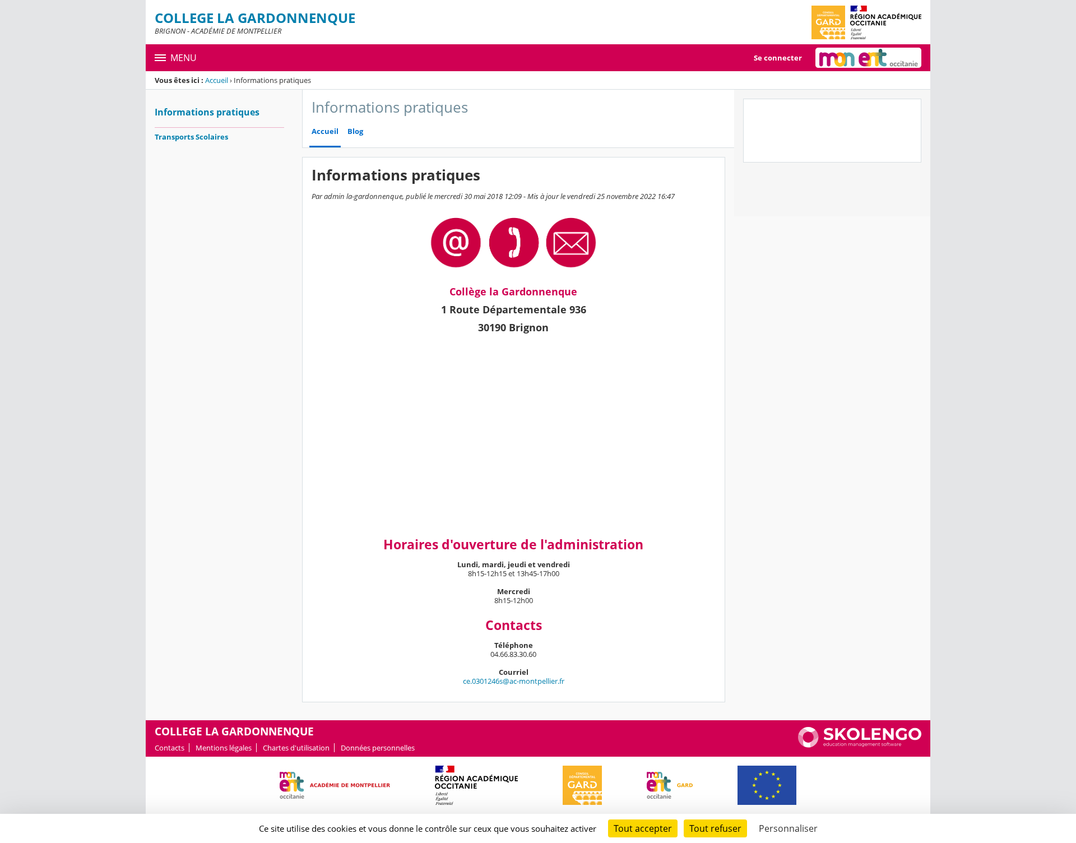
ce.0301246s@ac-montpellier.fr (513, 681)
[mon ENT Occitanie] (868, 57)
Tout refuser (715, 828)
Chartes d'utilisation (296, 747)
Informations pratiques (207, 112)
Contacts (169, 747)
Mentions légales (224, 747)
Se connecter (778, 58)
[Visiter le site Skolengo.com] (859, 745)
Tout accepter (643, 828)
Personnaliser (788, 828)
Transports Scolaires (191, 137)
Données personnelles (378, 747)
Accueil (216, 80)
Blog (355, 131)
